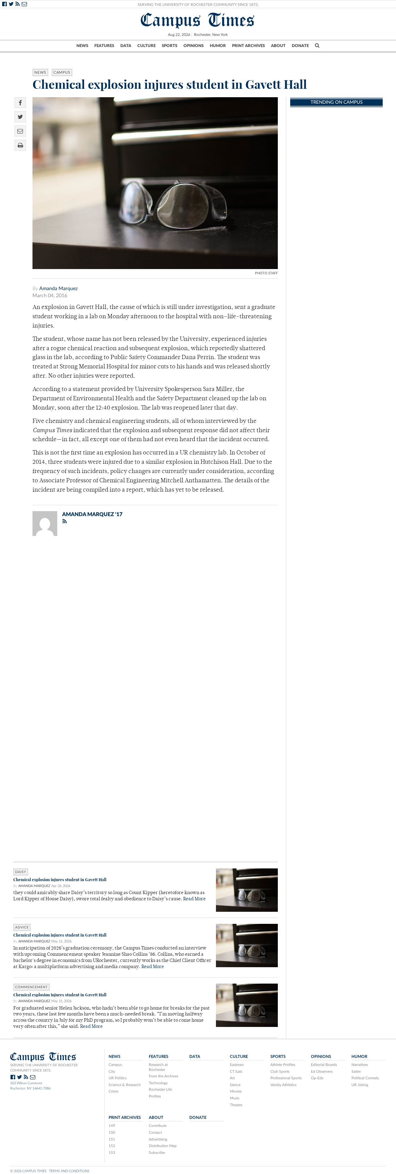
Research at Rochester (158, 1067)
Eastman (237, 1065)
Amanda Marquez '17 (92, 514)
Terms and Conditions (69, 1171)
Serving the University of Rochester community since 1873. (44, 1067)
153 (112, 1152)
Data (125, 46)
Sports (169, 46)
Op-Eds (317, 1078)
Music (235, 1098)
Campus (62, 72)
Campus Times (198, 20)
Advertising (158, 1139)
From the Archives (163, 1076)
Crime (113, 1091)
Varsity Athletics (283, 1085)
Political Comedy (365, 1078)
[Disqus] (145, 621)
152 (112, 1146)
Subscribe (157, 1152)
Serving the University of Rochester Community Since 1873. (198, 5)
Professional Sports (286, 1078)
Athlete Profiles (282, 1065)
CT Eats (236, 1071)
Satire (356, 1071)
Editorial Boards (324, 1065)
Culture (146, 46)
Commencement (31, 987)
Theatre (236, 1105)
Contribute (157, 1126)
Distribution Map (163, 1146)
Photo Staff (266, 273)
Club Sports (280, 1071)
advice (22, 927)
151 (112, 1139)
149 (112, 1126)
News (82, 46)
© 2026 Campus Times (28, 1171)
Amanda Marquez (58, 288)
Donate (300, 46)
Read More (194, 899)
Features (104, 46)
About (278, 46)
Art (232, 1078)
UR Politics (118, 1078)
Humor (218, 46)
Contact (155, 1132)
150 (112, 1132)
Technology (158, 1083)
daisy (20, 872)
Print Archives (248, 46)
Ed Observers (322, 1071)
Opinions (193, 46)
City (112, 1071)
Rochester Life (160, 1089)
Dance (235, 1085)
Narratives (359, 1065)
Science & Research (125, 1085)
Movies (236, 1091)
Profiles (155, 1096)
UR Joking (359, 1085)
